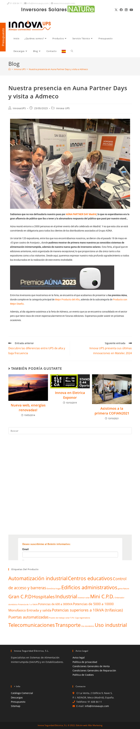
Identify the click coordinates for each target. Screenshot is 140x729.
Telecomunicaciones (31, 625)
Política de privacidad (85, 662)
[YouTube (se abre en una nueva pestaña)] (131, 9)
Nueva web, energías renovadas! (28, 407)
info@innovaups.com (37, 3)
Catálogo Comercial (22, 693)
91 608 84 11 (15, 3)
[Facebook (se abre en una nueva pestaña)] (121, 9)
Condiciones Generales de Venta (91, 666)
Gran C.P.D (20, 596)
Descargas (17, 697)
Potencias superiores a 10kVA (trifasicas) (87, 610)
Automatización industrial (37, 578)
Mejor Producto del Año (67, 299)
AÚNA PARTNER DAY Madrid (81, 214)
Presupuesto (18, 701)
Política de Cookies (83, 674)
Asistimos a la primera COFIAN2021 (112, 410)
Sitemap (15, 706)
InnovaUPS (19, 108)
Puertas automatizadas (28, 617)
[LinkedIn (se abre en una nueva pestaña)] (126, 9)
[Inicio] (9, 69)
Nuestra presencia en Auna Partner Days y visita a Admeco (58, 69)
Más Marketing (95, 725)
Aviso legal (79, 657)
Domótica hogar (54, 588)
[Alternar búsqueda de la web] (72, 51)
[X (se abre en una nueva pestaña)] (116, 9)
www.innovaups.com (64, 3)
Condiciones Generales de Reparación (94, 670)
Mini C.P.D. (102, 596)
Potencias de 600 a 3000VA (55, 604)
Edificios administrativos (89, 587)
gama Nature (123, 588)
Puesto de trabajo (57, 618)
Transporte (68, 625)
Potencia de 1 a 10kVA (28, 604)
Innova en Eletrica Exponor (70, 395)
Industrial (66, 596)
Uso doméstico (87, 626)
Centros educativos (90, 578)
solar (67, 618)
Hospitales (43, 596)
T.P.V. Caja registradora (80, 618)
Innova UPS (63, 108)
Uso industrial (111, 625)
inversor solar (84, 597)
